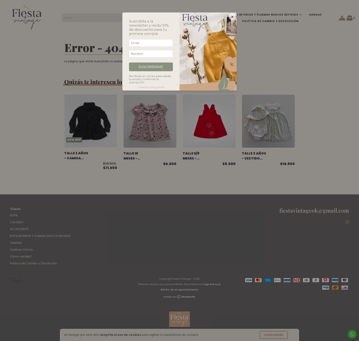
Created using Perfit (151, 87)
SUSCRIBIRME (151, 67)
